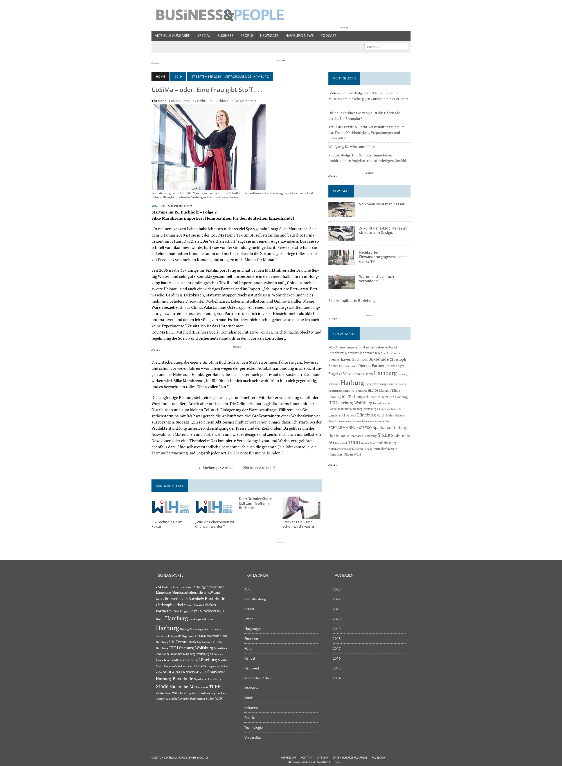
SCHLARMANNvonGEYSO (350, 427)
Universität (252, 737)
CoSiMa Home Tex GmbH (187, 101)
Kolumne (251, 707)
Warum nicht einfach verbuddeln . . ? (376, 278)
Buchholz (359, 359)
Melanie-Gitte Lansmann (178, 666)
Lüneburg (366, 415)
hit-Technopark (355, 396)
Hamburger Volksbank (201, 619)
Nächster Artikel (257, 467)
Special (204, 35)
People (246, 35)
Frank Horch (364, 374)
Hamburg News (299, 35)
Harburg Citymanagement (379, 384)
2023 (337, 589)
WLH (357, 454)
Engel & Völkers (341, 373)
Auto (247, 589)
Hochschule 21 (379, 397)
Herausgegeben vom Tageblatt (308, 762)
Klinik (248, 698)
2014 (337, 678)
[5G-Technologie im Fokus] (171, 515)
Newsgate (269, 35)
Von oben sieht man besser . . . (384, 204)
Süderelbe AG (182, 686)
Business (225, 35)
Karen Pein (397, 409)
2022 (337, 599)
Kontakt (307, 757)
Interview (251, 688)
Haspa (346, 390)
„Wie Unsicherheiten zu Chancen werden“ (214, 524)
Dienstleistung (255, 599)
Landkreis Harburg (342, 415)
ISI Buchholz (219, 101)
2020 (337, 619)
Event (248, 619)
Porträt (249, 717)
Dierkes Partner (371, 365)
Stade (384, 435)
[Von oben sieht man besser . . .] (341, 213)
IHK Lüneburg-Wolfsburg (350, 402)
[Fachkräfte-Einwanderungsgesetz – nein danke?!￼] (341, 261)
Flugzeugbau (253, 628)
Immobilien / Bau (257, 678)
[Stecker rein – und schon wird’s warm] (302, 515)
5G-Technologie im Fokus (166, 524)
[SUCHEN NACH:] (386, 46)
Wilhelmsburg (386, 443)
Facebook (378, 757)
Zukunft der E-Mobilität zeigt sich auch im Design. (383, 230)
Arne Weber (394, 353)
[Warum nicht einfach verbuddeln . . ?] (341, 285)
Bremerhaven (339, 359)
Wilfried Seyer (368, 443)
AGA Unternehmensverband (346, 347)
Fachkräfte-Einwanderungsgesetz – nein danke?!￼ (383, 257)
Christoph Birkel (169, 605)
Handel (249, 658)
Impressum (288, 757)
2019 (178, 76)
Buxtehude (378, 359)
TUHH (354, 442)
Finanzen (251, 638)
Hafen (248, 648)
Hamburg (385, 373)
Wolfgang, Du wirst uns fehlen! (352, 146)
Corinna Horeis (348, 366)
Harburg (352, 382)
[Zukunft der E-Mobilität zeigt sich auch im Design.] (341, 237)
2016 (337, 658)
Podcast (328, 35)
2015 (337, 668)
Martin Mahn (385, 415)
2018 (337, 638)
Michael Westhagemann (361, 421)
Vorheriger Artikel (218, 467)
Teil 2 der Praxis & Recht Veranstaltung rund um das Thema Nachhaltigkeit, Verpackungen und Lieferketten (366, 132)
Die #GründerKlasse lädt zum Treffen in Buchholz (255, 503)
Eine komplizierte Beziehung (352, 300)
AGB (337, 762)
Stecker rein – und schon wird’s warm (298, 524)
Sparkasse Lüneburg (363, 436)
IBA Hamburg (398, 397)
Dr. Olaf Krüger (394, 366)
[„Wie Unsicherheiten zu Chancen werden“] (215, 515)
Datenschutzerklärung (350, 757)
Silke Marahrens (244, 101)
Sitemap (322, 757)
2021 (337, 609)
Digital (249, 609)
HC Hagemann (359, 390)
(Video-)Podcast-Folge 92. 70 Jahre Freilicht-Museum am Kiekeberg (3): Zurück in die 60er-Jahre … (368, 99)
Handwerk (252, 668)
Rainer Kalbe (382, 421)
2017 (337, 648)
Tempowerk (341, 443)
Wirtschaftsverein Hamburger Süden (190, 698)
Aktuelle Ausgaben (173, 35)
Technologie (253, 727)
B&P (162, 206)
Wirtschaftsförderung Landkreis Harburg (350, 448)
